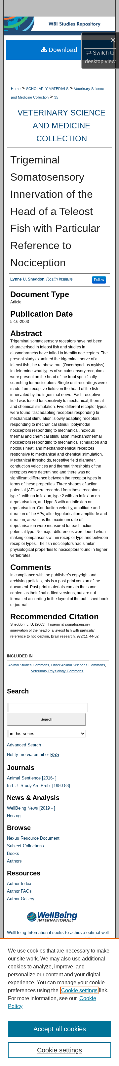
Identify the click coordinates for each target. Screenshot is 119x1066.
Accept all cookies (59, 1029)
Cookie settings (79, 990)
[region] (59, 1002)
